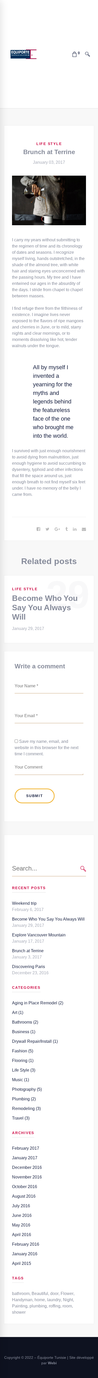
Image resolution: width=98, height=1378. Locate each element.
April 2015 (21, 1263)
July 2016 (21, 1206)
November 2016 (27, 1177)
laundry (54, 1300)
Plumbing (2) (24, 1099)
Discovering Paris (28, 966)
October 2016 (24, 1186)
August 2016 (24, 1196)
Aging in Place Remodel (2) (37, 1003)
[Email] (84, 529)
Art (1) (17, 1012)
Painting (19, 1306)
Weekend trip (24, 903)
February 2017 (25, 1148)
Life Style (49, 144)
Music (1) (20, 1080)
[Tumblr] (66, 529)
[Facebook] (38, 529)
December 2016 (27, 1167)
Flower (67, 1293)
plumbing (38, 1306)
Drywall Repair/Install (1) (35, 1041)
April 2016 (21, 1234)
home (39, 1300)
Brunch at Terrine (28, 951)
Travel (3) (21, 1118)
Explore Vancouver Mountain (39, 935)
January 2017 (24, 1158)
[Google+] (57, 529)
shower (19, 1312)
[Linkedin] (75, 529)
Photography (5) (27, 1089)
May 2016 (21, 1225)
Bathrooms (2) (25, 1022)
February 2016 (25, 1244)
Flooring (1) (22, 1060)
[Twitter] (47, 529)
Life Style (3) (23, 1070)
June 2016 (22, 1215)
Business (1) (23, 1032)
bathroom (21, 1293)
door (54, 1293)
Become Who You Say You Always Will (45, 607)
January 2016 (24, 1254)
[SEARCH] (83, 869)
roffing (54, 1306)
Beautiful (40, 1293)
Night (68, 1300)
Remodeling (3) (26, 1108)
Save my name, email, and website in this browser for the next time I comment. (46, 747)
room (67, 1306)
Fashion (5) (22, 1051)
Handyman (22, 1300)
